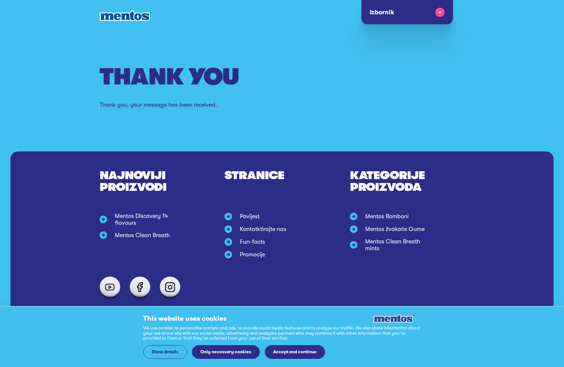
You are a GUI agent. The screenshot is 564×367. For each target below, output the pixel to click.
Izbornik (381, 12)
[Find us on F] (140, 287)
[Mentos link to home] (126, 15)
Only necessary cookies (225, 351)
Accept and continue (295, 351)
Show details (165, 351)
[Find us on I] (170, 287)
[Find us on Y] (110, 287)
